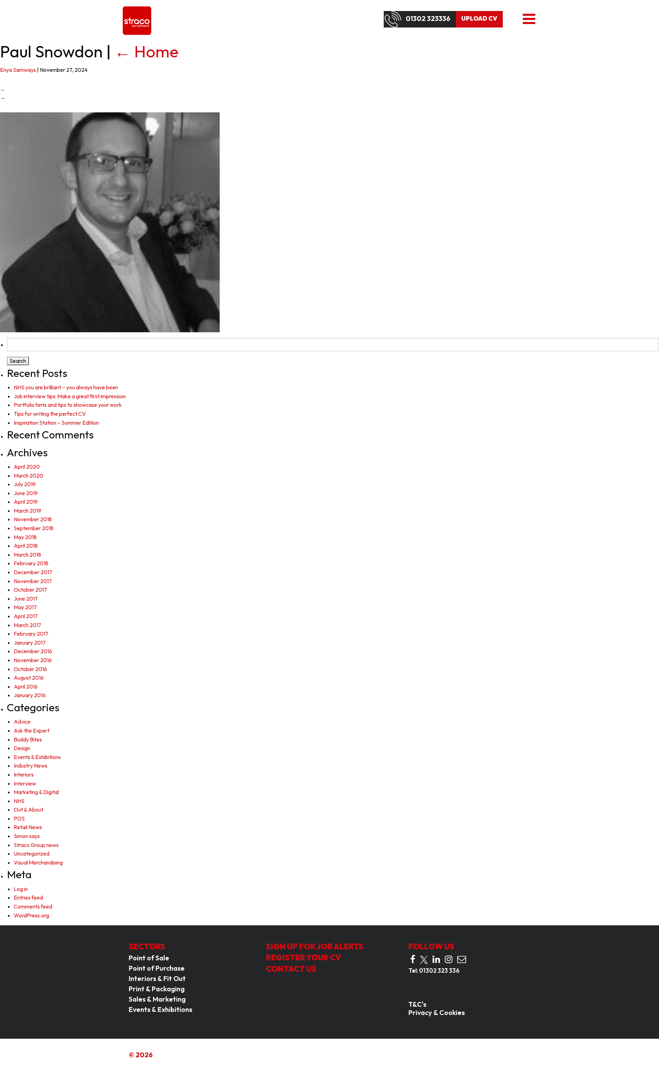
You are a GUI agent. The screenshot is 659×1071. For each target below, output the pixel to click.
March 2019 (27, 510)
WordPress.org (31, 915)
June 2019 (26, 493)
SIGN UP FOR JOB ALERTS (314, 946)
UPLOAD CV (479, 18)
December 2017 (33, 572)
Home (146, 51)
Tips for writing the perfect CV (50, 413)
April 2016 (26, 686)
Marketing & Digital (36, 792)
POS (19, 818)
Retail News (28, 827)
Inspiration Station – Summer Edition (56, 422)
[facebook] (412, 959)
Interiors (24, 774)
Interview (25, 783)
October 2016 (30, 669)
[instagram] (448, 959)
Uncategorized (31, 853)
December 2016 (33, 651)
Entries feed (28, 897)
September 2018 (34, 528)
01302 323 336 (439, 970)
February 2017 (31, 633)
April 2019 (26, 501)
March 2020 (28, 475)
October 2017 (30, 589)
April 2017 (26, 616)
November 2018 (33, 519)
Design (22, 748)
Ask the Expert (31, 730)
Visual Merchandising (38, 862)
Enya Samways (18, 69)
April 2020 (27, 466)
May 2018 (25, 537)
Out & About (28, 809)
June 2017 (26, 598)
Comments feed (33, 906)
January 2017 (30, 642)
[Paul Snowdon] (110, 221)
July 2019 (25, 484)
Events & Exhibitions (37, 757)
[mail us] (461, 959)
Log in (21, 888)
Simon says (27, 836)
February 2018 (31, 563)
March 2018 (27, 554)
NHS (19, 800)
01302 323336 (428, 18)
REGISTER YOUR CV (303, 957)
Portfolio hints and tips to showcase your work (68, 404)
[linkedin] (436, 959)
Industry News (30, 765)
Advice (22, 721)
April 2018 (26, 545)
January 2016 (30, 695)
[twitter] (424, 960)
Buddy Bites (28, 739)
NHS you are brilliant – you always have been (66, 387)
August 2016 (29, 677)
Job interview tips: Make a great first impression (70, 396)
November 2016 (33, 660)
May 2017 (25, 607)
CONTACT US (291, 969)
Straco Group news (36, 844)
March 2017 (27, 625)
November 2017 (33, 581)
